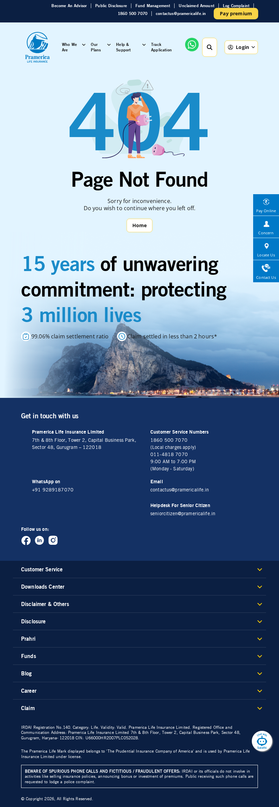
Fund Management (152, 5)
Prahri (28, 638)
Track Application (161, 47)
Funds (28, 656)
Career (28, 690)
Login (242, 47)
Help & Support (123, 47)
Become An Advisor (69, 5)
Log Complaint (236, 5)
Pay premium (236, 13)
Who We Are (69, 47)
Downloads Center (42, 586)
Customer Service (42, 569)
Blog (26, 673)
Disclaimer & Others (45, 604)
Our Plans (96, 47)
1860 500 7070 (132, 13)
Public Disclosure (111, 5)
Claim (28, 708)
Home (139, 225)
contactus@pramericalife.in (181, 13)
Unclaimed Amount (196, 5)
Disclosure (33, 621)
